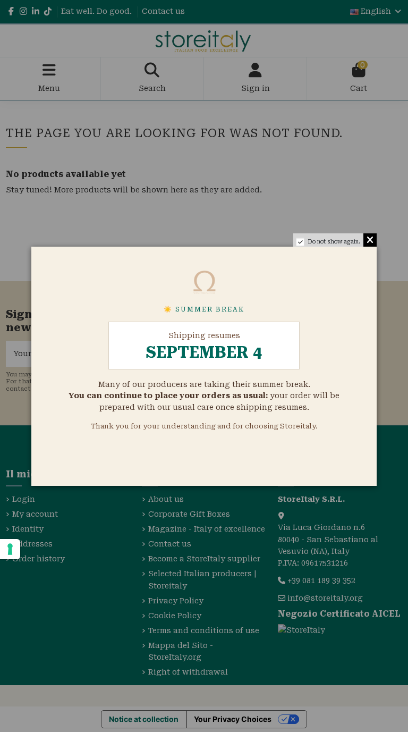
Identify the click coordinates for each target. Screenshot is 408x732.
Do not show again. (334, 242)
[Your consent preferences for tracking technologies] (10, 549)
